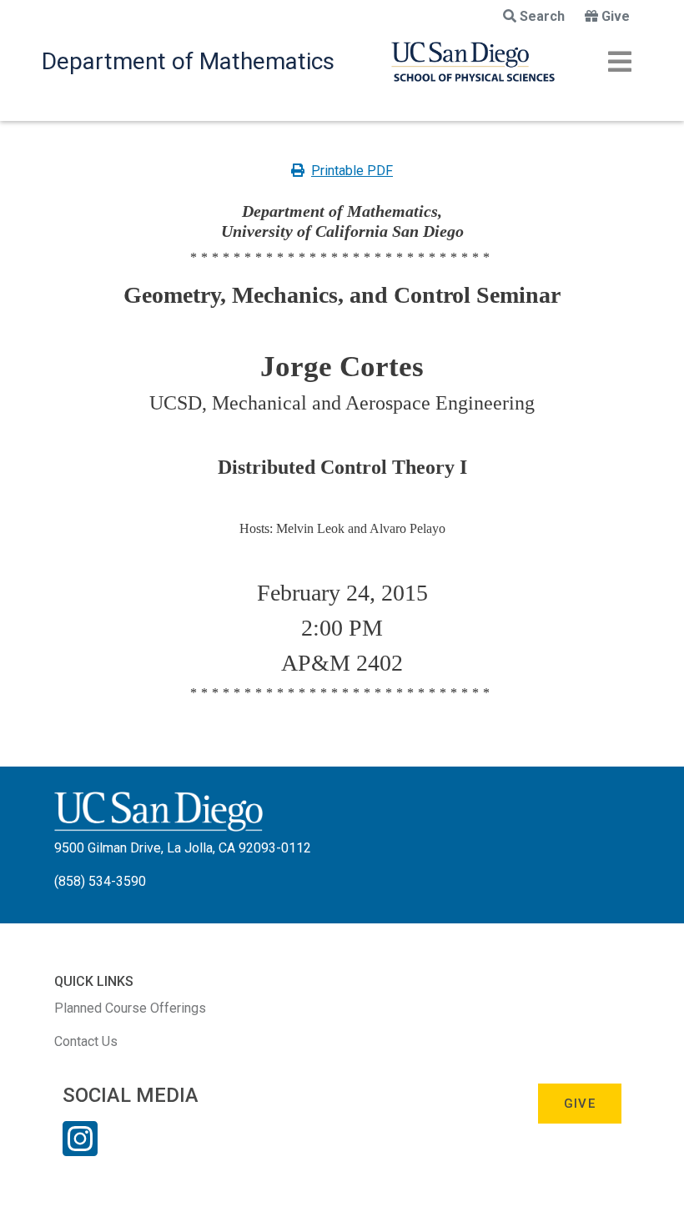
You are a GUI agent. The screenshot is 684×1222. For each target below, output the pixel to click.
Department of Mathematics (188, 61)
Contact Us (86, 1041)
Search (542, 16)
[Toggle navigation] (619, 61)
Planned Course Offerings (130, 1008)
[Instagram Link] (80, 1149)
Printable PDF (352, 171)
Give (615, 16)
